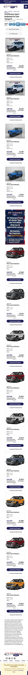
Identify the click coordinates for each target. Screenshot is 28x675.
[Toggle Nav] (26, 7)
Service (11, 660)
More (14, 70)
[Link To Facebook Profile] (7, 658)
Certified (5, 660)
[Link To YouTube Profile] (12, 658)
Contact (23, 660)
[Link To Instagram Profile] (14, 658)
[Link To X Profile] (9, 658)
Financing (17, 660)
